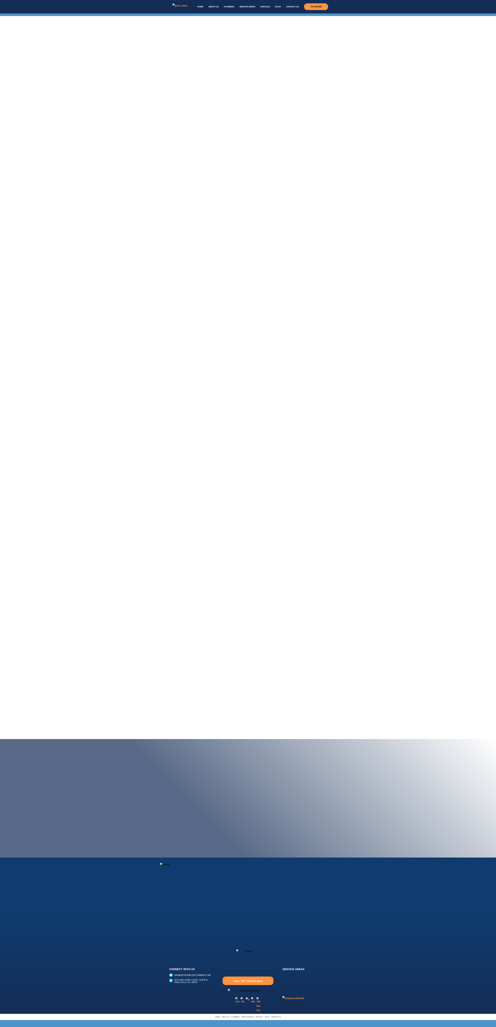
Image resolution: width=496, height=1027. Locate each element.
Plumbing (229, 7)
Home (200, 7)
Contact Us (292, 7)
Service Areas (247, 7)
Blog (278, 7)
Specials (265, 7)
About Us (213, 7)
